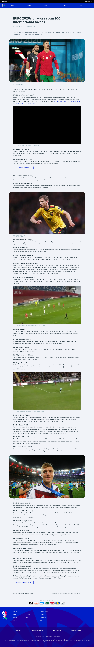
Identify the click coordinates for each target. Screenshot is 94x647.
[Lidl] (57, 603)
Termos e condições (37, 630)
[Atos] (41, 603)
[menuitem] (17, 5)
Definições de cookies (75, 630)
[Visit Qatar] (63, 603)
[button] (47, 5)
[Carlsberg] (47, 603)
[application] (47, 125)
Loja (27, 617)
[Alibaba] (36, 603)
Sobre (28, 614)
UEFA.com (42, 614)
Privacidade (18, 630)
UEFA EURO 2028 (4, 5)
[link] (12, 5)
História (15, 620)
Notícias (15, 617)
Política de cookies (56, 630)
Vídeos (14, 614)
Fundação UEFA (44, 617)
